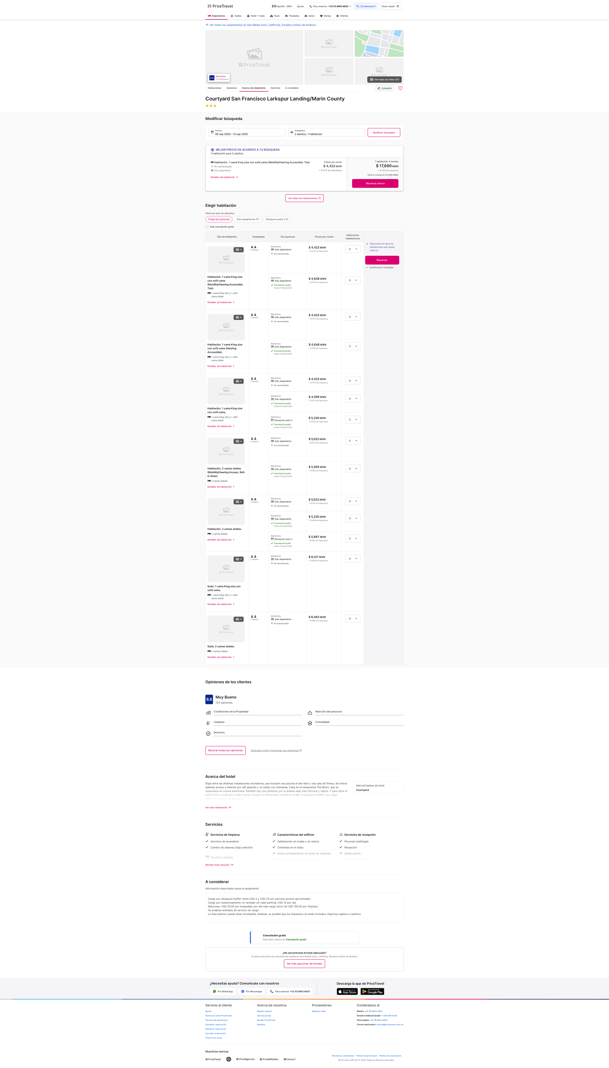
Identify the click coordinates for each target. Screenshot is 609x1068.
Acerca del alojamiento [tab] (254, 88)
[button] (247, 132)
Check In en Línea (213, 1038)
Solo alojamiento (248, 219)
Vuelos (238, 15)
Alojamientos (218, 15)
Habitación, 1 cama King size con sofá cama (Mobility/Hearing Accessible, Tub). (225, 282)
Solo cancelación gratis (222, 226)
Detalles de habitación (223, 177)
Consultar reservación (215, 1024)
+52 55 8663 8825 (378, 1020)
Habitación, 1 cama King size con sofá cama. (224, 410)
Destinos (261, 1024)
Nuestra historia (264, 1011)
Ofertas (344, 15)
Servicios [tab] (275, 88)
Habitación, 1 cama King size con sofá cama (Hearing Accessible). (224, 348)
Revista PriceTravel (266, 1020)
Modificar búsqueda (384, 132)
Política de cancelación (390, 1056)
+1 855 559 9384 (389, 1015)
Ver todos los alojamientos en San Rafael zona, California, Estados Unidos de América (263, 24)
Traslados (294, 15)
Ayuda (300, 6)
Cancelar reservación (215, 1033)
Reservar (382, 260)
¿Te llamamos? (368, 6)
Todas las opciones (219, 219)
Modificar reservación (215, 1029)
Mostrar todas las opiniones (225, 750)
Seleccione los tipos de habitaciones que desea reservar (382, 247)
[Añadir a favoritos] (400, 88)
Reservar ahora (375, 183)
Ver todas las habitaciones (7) (304, 198)
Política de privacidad (366, 1056)
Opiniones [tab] (231, 88)
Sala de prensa (264, 1015)
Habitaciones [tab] (214, 88)
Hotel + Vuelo (258, 15)
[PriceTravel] (222, 6)
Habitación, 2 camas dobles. (224, 529)
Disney (327, 15)
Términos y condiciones (343, 1056)
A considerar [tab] (292, 88)
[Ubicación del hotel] (379, 43)
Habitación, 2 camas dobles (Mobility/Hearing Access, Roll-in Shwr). (226, 472)
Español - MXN (284, 6)
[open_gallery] (254, 57)
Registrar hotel (319, 1011)
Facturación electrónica (216, 1020)
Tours (277, 15)
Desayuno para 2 (277, 219)
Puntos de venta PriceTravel (218, 1015)
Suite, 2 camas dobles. (221, 646)
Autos (311, 15)
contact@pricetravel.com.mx (390, 1024)
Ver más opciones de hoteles (304, 963)
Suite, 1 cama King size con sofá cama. (224, 588)
